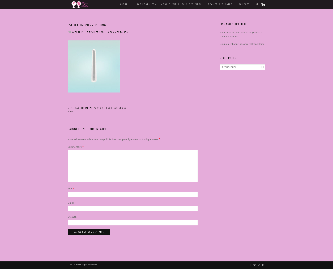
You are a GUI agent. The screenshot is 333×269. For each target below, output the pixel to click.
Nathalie (77, 32)
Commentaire (76, 146)
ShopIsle (72, 264)
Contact (244, 4)
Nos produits (145, 4)
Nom (71, 188)
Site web (72, 216)
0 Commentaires (118, 32)
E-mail (72, 202)
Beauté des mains (220, 4)
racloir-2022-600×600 (89, 25)
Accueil (125, 4)
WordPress (92, 264)
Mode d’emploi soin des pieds (181, 4)
